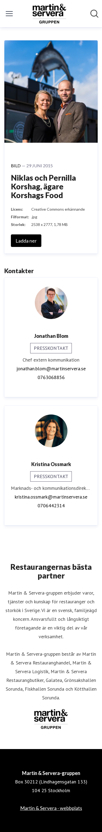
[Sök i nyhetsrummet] (94, 13)
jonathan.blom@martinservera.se (51, 368)
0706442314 (51, 505)
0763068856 (51, 377)
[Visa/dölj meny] (9, 13)
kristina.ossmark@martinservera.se (51, 497)
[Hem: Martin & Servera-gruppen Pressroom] (49, 13)
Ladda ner (26, 241)
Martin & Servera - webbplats (51, 808)
